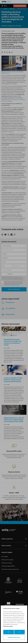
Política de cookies (8, 626)
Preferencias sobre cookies (14, 637)
